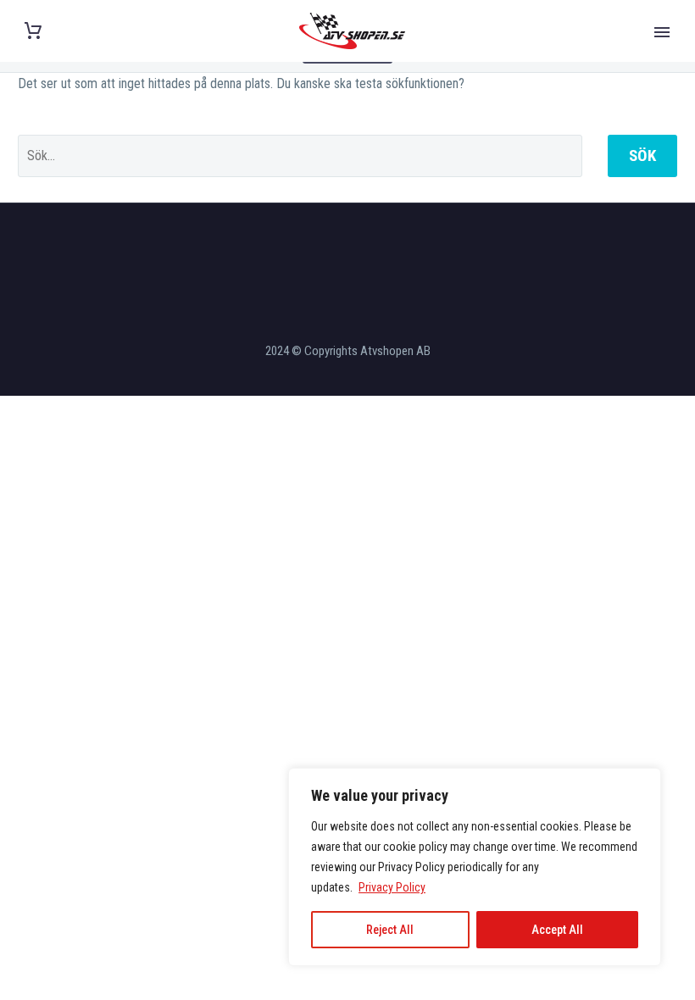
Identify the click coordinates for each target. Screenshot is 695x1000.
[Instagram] (347, 248)
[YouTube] (369, 248)
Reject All (390, 929)
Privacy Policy (392, 887)
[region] (474, 867)
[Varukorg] (33, 31)
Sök (642, 155)
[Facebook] (325, 248)
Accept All (557, 929)
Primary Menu (662, 32)
